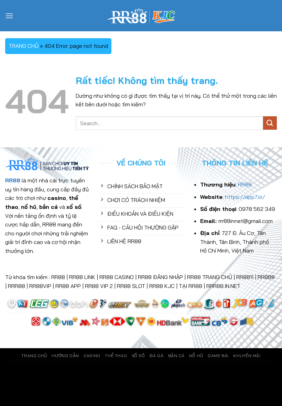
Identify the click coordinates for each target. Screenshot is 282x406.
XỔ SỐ (138, 355)
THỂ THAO (116, 355)
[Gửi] (270, 123)
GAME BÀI (218, 355)
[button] (9, 15)
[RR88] (141, 16)
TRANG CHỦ (24, 45)
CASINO (92, 355)
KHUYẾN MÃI (246, 355)
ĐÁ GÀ (156, 355)
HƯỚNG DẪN (65, 355)
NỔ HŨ (196, 355)
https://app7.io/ (245, 196)
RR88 (245, 184)
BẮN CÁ (176, 355)
